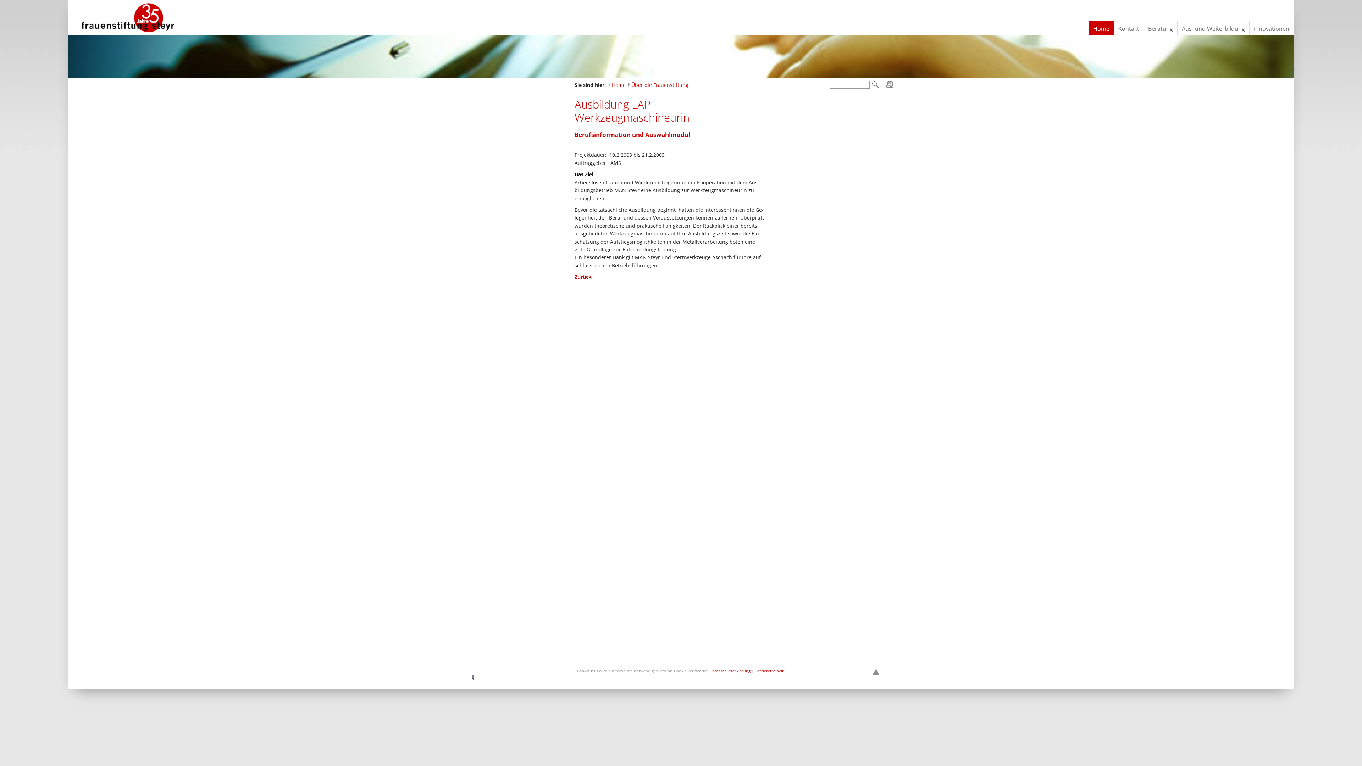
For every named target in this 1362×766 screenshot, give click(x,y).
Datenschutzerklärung (730, 670)
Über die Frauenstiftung (659, 85)
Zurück (583, 276)
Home (619, 85)
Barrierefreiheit (769, 670)
